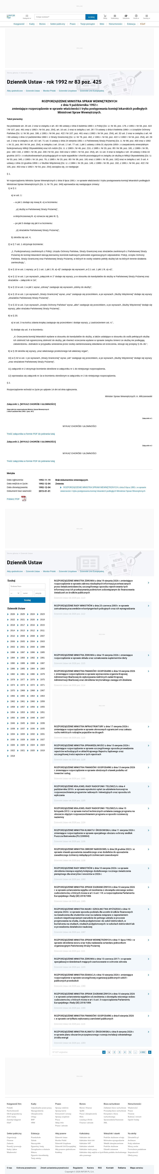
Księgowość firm (14, 1104)
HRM (33, 1123)
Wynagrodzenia (37, 1111)
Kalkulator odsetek (87, 1146)
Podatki (10, 1108)
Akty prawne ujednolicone (65, 1149)
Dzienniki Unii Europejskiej (92, 91)
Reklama (122, 1168)
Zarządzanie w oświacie (40, 1149)
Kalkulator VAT (85, 1143)
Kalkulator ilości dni (87, 1140)
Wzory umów (133, 1146)
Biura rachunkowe (112, 1104)
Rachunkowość (13, 1111)
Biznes (42, 24)
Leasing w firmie (86, 1120)
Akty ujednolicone (15, 91)
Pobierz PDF (13, 499)
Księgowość (19, 24)
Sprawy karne (60, 1111)
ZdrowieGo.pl (133, 1137)
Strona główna (12, 73)
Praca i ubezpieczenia (88, 1114)
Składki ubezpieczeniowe (113, 1143)
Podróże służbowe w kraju (114, 1137)
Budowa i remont (134, 1117)
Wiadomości (133, 1108)
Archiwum (132, 1140)
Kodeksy (58, 1152)
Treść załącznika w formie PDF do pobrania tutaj (31, 434)
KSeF (142, 24)
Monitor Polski (49, 91)
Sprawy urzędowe (62, 1117)
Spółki (82, 1111)
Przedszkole (36, 1137)
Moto (102, 24)
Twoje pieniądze (87, 24)
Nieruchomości (115, 24)
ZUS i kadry (11, 1117)
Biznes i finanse (86, 1108)
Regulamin (78, 1168)
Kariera (90, 1168)
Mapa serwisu (136, 1168)
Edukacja (131, 24)
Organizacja (11, 1137)
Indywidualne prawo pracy (41, 1108)
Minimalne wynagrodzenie (114, 1140)
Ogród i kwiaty (133, 1120)
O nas (9, 1168)
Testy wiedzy (36, 1158)
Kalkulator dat (85, 1137)
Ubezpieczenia (37, 1114)
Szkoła (33, 1140)
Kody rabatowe (134, 1143)
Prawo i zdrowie (61, 1126)
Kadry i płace (12, 1149)
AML (105, 1123)
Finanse (131, 1114)
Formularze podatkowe (137, 1149)
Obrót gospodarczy (14, 1114)
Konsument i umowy (63, 1114)
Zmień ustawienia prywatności (54, 1168)
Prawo (73, 24)
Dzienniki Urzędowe (68, 91)
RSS (100, 1168)
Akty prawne (60, 1133)
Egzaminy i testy (37, 1146)
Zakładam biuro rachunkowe (115, 1108)
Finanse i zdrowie (86, 1123)
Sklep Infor (59, 1123)
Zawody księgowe (14, 1120)
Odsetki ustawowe (111, 1149)
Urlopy (33, 1117)
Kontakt (110, 1168)
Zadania (10, 1143)
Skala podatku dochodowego (115, 1152)
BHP (33, 1120)
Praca (57, 1120)
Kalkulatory (84, 1133)
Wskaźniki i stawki (112, 1133)
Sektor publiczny (57, 24)
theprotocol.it (133, 1152)
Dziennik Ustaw (27, 73)
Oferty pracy (133, 1155)
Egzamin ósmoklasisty (39, 1155)
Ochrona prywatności (26, 1168)
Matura (34, 1152)
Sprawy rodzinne (61, 1108)
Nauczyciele (35, 1143)
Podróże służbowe (111, 1146)
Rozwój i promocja (14, 1146)
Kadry (32, 24)
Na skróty (132, 1133)
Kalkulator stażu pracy (88, 1149)
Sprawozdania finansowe (113, 1120)
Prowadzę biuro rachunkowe (115, 1111)
